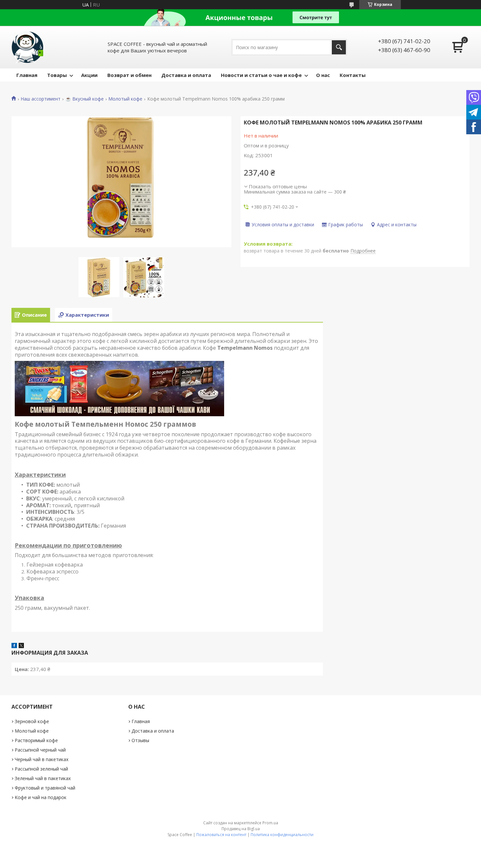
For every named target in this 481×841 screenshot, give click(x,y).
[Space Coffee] (27, 47)
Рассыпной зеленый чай (41, 769)
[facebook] (14, 646)
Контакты (352, 75)
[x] (21, 646)
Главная (26, 75)
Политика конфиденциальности (282, 834)
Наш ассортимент (41, 99)
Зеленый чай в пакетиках (43, 778)
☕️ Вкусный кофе (84, 99)
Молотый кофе (125, 99)
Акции (89, 75)
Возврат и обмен (129, 75)
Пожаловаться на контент (221, 834)
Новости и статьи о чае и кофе (261, 75)
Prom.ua (270, 823)
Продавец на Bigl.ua (241, 829)
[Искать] (339, 47)
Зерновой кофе (32, 721)
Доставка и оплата (186, 75)
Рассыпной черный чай (40, 750)
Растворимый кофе (36, 740)
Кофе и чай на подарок (40, 797)
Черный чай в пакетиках (41, 759)
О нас (323, 75)
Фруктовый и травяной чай (45, 788)
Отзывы (140, 740)
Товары (57, 75)
